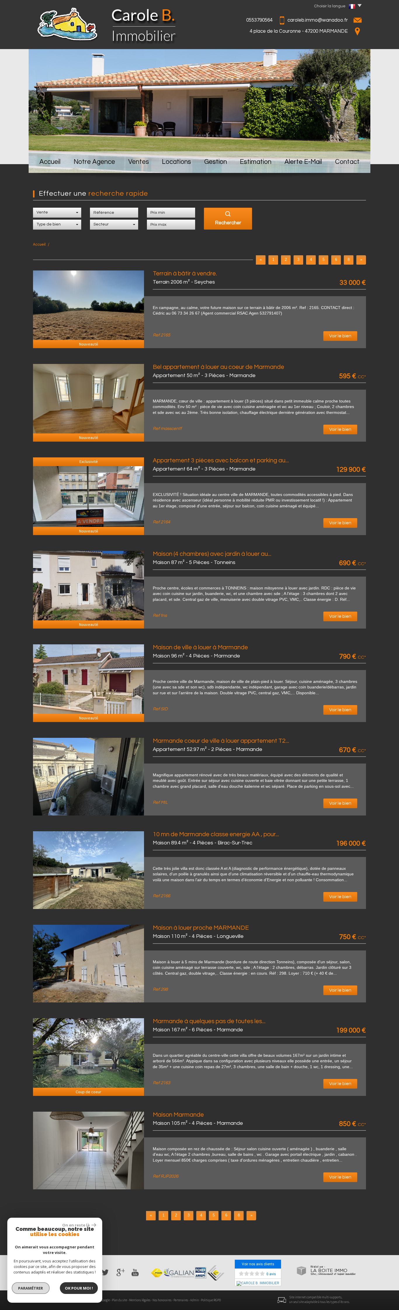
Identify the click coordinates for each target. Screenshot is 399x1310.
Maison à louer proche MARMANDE (201, 928)
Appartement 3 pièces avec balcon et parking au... (221, 460)
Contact (347, 162)
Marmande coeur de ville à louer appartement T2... (221, 741)
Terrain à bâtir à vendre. (185, 273)
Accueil (49, 162)
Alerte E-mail (303, 162)
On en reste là (76, 1225)
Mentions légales (139, 1300)
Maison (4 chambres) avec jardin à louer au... (212, 554)
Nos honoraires (161, 1300)
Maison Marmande (178, 1115)
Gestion (215, 162)
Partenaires (181, 1300)
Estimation (255, 162)
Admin (194, 1300)
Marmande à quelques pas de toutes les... (209, 1021)
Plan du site (119, 1300)
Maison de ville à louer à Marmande (200, 647)
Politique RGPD (211, 1300)
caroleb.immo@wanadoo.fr (317, 20)
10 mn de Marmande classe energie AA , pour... (216, 834)
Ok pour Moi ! (79, 1288)
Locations (176, 162)
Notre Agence (94, 162)
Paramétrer (30, 1288)
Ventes (138, 162)
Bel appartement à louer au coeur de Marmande (218, 367)
